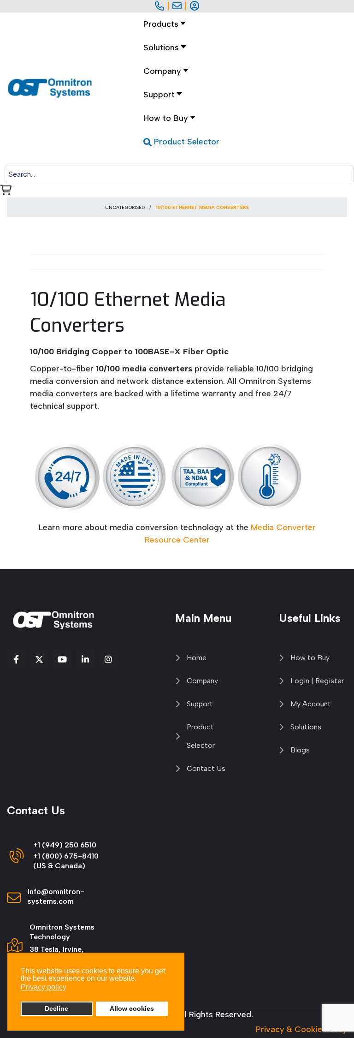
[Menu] (164, 160)
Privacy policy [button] (43, 987)
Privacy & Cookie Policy (301, 1029)
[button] (162, 48)
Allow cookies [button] (132, 1008)
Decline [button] (56, 1008)
